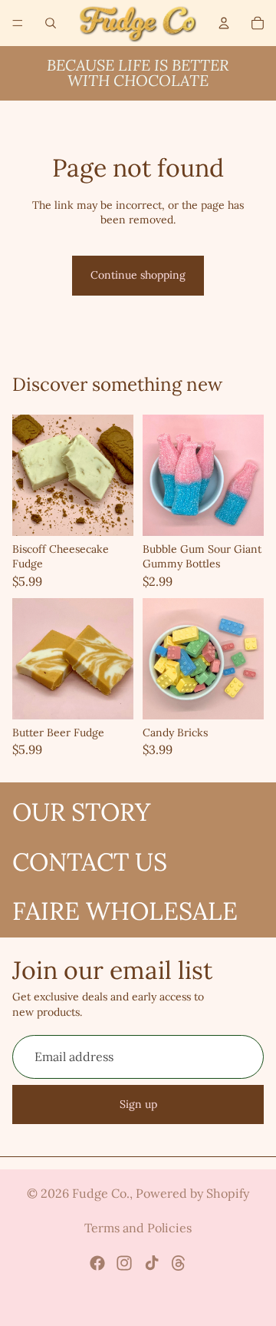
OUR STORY (81, 812)
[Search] (50, 23)
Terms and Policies (138, 1227)
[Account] (224, 23)
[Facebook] (97, 1263)
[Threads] (178, 1263)
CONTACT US (89, 862)
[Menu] (17, 23)
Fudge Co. (101, 1193)
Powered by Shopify (192, 1193)
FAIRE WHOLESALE (125, 911)
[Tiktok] (152, 1263)
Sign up (138, 1104)
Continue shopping (138, 275)
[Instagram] (124, 1263)
